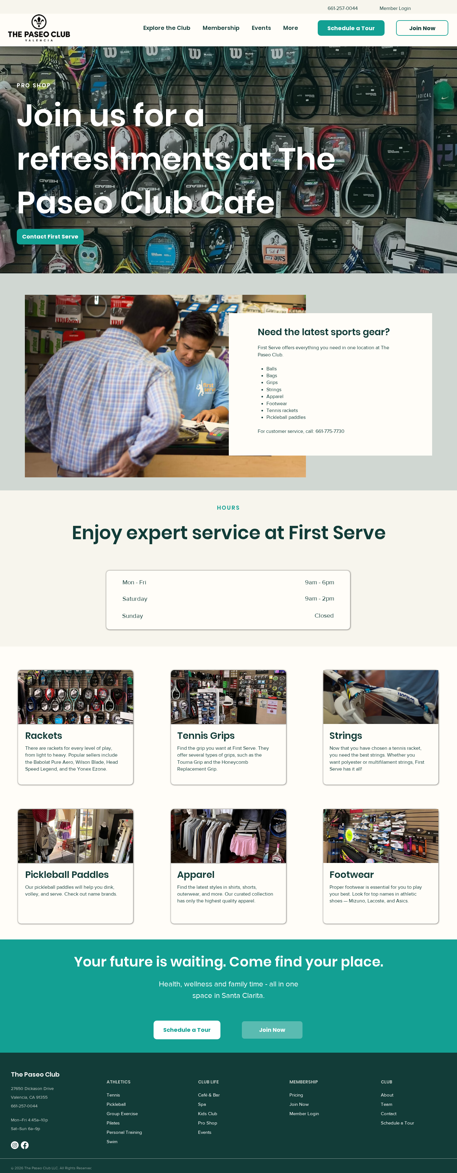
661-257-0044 (343, 8)
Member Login (395, 8)
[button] (351, 28)
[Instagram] (15, 1145)
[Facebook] (25, 1145)
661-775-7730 (330, 431)
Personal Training (124, 1132)
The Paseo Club (35, 1074)
